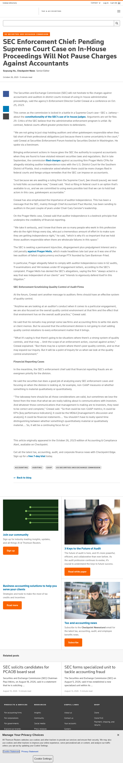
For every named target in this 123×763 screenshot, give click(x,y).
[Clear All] (111, 23)
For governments (11, 723)
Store (96, 712)
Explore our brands (12, 729)
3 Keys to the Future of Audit (82, 548)
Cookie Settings (43, 758)
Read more (12, 605)
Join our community (15, 534)
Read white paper (77, 571)
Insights (37, 712)
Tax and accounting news (80, 623)
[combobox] (61, 23)
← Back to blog (22, 477)
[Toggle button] (119, 11)
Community (39, 718)
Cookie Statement (11, 751)
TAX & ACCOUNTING (51, 11)
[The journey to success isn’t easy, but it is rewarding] (92, 522)
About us (68, 712)
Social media (39, 723)
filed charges (53, 160)
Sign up (11, 550)
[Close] (118, 735)
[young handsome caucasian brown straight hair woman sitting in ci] (92, 600)
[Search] (117, 23)
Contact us (68, 718)
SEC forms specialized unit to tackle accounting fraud (89, 669)
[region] (61, 746)
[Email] (6, 116)
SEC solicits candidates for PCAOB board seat (26, 669)
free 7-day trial (36, 456)
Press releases (40, 729)
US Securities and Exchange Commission (26, 34)
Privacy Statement (29, 751)
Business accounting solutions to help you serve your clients (30, 587)
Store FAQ (98, 718)
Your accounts (70, 723)
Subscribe (73, 642)
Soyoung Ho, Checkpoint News (19, 70)
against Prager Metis (40, 251)
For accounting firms (13, 712)
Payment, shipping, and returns (104, 723)
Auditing (37, 468)
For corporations (11, 718)
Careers (67, 729)
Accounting (21, 468)
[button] (16, 704)
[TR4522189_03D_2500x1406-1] (30, 515)
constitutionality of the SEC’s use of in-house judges (55, 116)
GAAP (49, 468)
